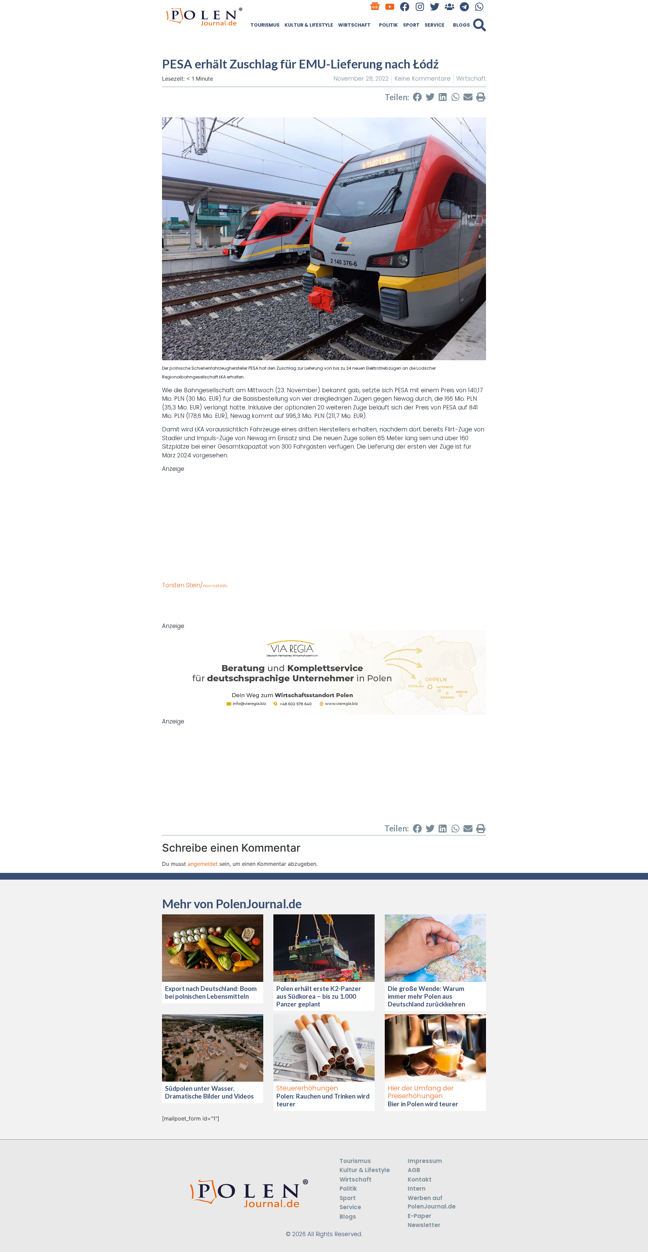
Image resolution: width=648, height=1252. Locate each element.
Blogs (461, 25)
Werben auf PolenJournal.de (432, 1202)
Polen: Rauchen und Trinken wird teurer (323, 1100)
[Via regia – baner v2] (324, 713)
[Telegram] (464, 6)
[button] (479, 25)
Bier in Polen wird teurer (424, 1104)
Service (434, 25)
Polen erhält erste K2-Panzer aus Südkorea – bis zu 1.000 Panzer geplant (318, 996)
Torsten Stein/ (194, 585)
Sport (411, 25)
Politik (388, 25)
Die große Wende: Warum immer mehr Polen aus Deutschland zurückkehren (426, 996)
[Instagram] (419, 6)
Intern (417, 1189)
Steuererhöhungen (307, 1088)
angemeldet (203, 863)
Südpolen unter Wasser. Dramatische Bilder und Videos (209, 1092)
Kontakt (420, 1179)
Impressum (425, 1161)
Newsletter (424, 1225)
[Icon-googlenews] (375, 6)
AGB (414, 1170)
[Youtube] (390, 6)
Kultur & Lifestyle (309, 25)
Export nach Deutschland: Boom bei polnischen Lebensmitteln (211, 992)
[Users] (449, 6)
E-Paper (419, 1216)
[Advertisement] (324, 520)
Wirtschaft (354, 25)
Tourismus (264, 25)
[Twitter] (434, 6)
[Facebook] (404, 6)
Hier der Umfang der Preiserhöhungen (421, 1092)
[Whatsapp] (479, 6)
